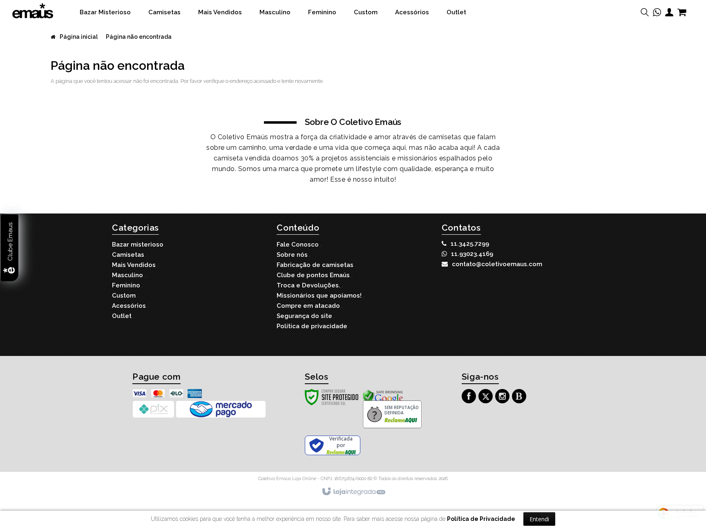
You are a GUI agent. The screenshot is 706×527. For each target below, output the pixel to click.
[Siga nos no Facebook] (470, 397)
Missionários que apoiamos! (319, 295)
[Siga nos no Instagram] (503, 397)
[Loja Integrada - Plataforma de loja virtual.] (353, 492)
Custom (124, 295)
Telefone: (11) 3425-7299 (470, 243)
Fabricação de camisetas (315, 265)
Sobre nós (292, 254)
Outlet (122, 316)
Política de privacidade (312, 326)
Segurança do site (304, 316)
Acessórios (129, 305)
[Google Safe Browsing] (382, 397)
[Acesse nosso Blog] (520, 397)
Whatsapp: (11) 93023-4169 (472, 254)
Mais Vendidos (134, 265)
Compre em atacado (308, 305)
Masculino (127, 275)
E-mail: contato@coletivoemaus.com (497, 264)
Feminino (126, 285)
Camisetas (128, 254)
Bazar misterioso (137, 244)
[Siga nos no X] (486, 397)
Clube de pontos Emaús (313, 275)
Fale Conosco (298, 244)
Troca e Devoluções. (308, 285)
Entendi (539, 519)
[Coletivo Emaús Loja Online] (32, 10)
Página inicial (79, 36)
